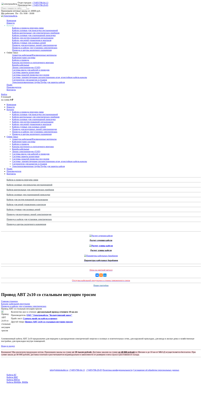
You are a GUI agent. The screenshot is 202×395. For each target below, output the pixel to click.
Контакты (11, 90)
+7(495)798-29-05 (40, 5)
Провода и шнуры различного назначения (32, 50)
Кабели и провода (20, 60)
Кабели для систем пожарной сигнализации (32, 38)
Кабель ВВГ (12, 377)
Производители (14, 87)
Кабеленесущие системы (23, 57)
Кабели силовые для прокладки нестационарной (35, 30)
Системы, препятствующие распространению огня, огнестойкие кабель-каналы (49, 77)
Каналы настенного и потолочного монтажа (33, 62)
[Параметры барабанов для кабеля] (101, 255)
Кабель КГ (11, 375)
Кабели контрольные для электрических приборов (36, 33)
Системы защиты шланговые (25, 72)
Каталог (10, 109)
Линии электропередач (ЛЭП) (26, 67)
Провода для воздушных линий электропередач (34, 45)
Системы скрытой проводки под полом (30, 75)
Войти (4, 94)
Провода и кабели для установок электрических (34, 48)
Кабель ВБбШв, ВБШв (17, 382)
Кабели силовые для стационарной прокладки (34, 35)
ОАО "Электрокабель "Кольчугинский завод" (49, 315)
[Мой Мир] (104, 275)
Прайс (10, 85)
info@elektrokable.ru (59, 370)
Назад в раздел (8, 346)
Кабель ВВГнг (13, 380)
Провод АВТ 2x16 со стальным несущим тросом (49, 322)
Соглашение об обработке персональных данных (156, 370)
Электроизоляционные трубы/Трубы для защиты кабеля (38, 82)
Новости (11, 23)
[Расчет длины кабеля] (101, 245)
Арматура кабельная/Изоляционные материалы (34, 55)
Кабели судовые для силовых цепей (29, 43)
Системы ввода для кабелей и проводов (30, 70)
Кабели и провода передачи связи (28, 28)
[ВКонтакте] (97, 275)
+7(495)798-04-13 (40, 3)
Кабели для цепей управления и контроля (31, 40)
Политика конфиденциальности (118, 370)
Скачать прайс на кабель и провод (40, 318)
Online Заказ (12, 137)
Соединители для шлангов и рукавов (29, 80)
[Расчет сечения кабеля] (101, 235)
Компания (11, 20)
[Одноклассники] (101, 275)
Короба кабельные (20, 65)
